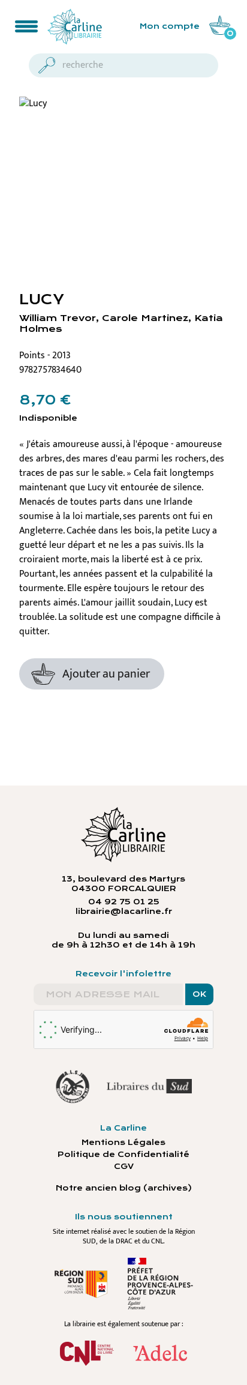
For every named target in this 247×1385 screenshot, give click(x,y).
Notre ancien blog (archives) (124, 1188)
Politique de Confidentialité (123, 1154)
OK (199, 994)
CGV (124, 1166)
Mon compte (170, 26)
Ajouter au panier (106, 674)
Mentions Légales (123, 1142)
